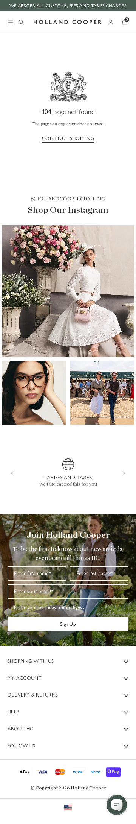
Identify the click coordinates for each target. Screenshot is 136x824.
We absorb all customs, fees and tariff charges (68, 5)
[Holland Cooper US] (68, 22)
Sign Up (68, 623)
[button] (68, 291)
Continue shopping (68, 138)
